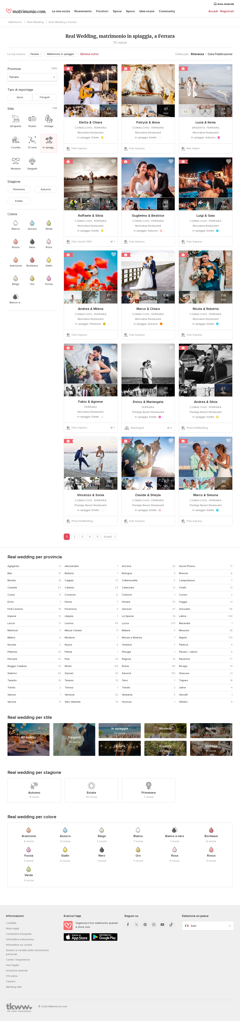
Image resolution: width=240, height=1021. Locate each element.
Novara (12, 644)
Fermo (68, 601)
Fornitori (102, 11)
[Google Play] (104, 940)
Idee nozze (146, 11)
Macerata (184, 623)
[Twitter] (136, 924)
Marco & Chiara (148, 309)
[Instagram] (153, 924)
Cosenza (70, 594)
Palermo (12, 651)
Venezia (69, 694)
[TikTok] (171, 924)
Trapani (183, 680)
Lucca (125, 623)
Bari (10, 573)
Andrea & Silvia (205, 402)
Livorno (69, 623)
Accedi (213, 11)
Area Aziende (225, 4)
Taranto (12, 680)
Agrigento (13, 566)
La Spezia (128, 616)
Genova (126, 609)
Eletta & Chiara (90, 122)
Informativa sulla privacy (20, 939)
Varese (12, 694)
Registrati (227, 11)
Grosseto (184, 609)
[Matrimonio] (26, 11)
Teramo (69, 680)
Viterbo (183, 701)
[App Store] (77, 940)
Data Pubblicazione (220, 54)
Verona (12, 701)
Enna (11, 601)
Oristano (127, 644)
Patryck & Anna (148, 122)
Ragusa (126, 659)
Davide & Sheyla (148, 495)
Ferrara (126, 601)
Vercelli (183, 694)
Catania (69, 587)
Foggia (183, 601)
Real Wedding (35, 22)
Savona (126, 673)
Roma (125, 666)
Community (167, 11)
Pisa (67, 659)
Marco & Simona (205, 495)
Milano (11, 637)
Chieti (182, 587)
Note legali (12, 928)
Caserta (12, 587)
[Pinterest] (145, 924)
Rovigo (183, 666)
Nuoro (68, 644)
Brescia (183, 573)
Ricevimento (83, 11)
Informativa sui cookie (19, 944)
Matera (126, 630)
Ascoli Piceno (187, 566)
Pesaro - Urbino (188, 651)
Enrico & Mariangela (148, 402)
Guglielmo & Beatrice (148, 215)
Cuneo (183, 594)
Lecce (11, 623)
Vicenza (126, 701)
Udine (182, 687)
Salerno (12, 673)
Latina (182, 616)
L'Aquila (69, 616)
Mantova (13, 630)
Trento (11, 687)
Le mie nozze (61, 11)
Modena (70, 637)
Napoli (183, 637)
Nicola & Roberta (206, 309)
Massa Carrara (73, 630)
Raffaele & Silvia (90, 215)
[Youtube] (162, 924)
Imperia (12, 616)
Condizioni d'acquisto (19, 933)
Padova (183, 644)
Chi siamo (12, 976)
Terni (125, 680)
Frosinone (71, 609)
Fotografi (45, 97)
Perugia (126, 651)
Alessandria (72, 566)
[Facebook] (127, 924)
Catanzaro (128, 587)
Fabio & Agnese (90, 402)
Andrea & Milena (90, 309)
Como (11, 594)
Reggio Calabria (17, 666)
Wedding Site (14, 986)
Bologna (127, 573)
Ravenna (184, 659)
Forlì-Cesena (15, 609)
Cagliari (69, 580)
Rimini (68, 666)
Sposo (130, 11)
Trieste (126, 687)
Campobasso (187, 580)
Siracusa (184, 673)
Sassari (69, 673)
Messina (184, 630)
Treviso (69, 687)
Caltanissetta (129, 580)
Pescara (12, 659)
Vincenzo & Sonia (90, 495)
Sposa (117, 11)
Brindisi (12, 580)
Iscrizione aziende (17, 970)
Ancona (126, 566)
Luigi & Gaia (205, 215)
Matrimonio (15, 22)
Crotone (127, 594)
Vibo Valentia (72, 701)
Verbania (127, 694)
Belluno (69, 573)
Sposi (20, 97)
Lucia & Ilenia (206, 122)
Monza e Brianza (132, 637)
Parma (68, 651)
